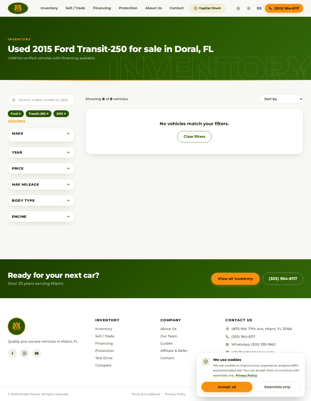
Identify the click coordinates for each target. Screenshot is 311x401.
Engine (19, 216)
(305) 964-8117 (283, 278)
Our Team (168, 336)
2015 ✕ (61, 113)
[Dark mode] (248, 8)
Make (17, 133)
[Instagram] (24, 353)
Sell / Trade (75, 8)
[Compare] (238, 8)
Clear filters (16, 121)
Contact (177, 8)
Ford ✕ (16, 113)
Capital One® (210, 8)
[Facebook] (12, 353)
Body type (23, 200)
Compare (103, 365)
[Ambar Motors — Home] (18, 8)
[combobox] (41, 99)
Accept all (227, 387)
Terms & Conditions (146, 394)
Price (18, 168)
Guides (166, 343)
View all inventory (235, 278)
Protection (128, 8)
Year (17, 152)
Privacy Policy (175, 394)
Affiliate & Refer (174, 351)
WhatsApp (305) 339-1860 (253, 344)
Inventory (49, 8)
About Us (153, 8)
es (259, 8)
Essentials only (277, 387)
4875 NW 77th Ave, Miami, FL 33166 (261, 329)
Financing (102, 8)
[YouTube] (36, 353)
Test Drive (104, 358)
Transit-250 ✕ (39, 113)
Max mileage (25, 184)
